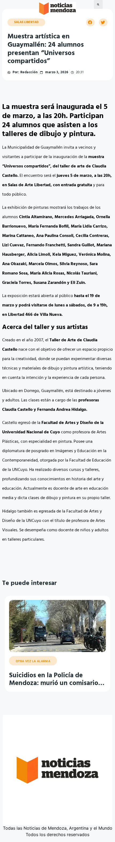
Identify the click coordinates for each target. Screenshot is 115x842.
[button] (98, 4)
